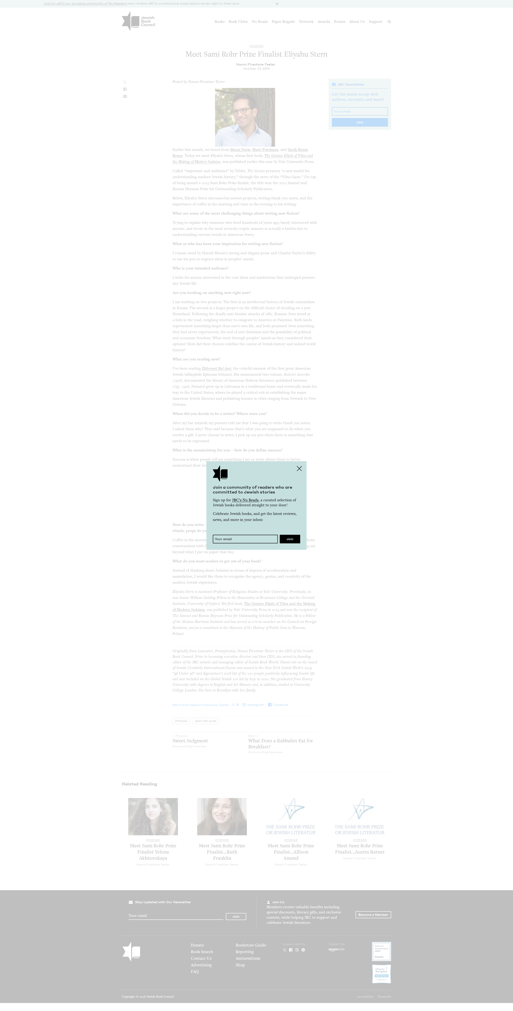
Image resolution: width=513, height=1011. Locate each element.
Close (299, 468)
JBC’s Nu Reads (245, 500)
